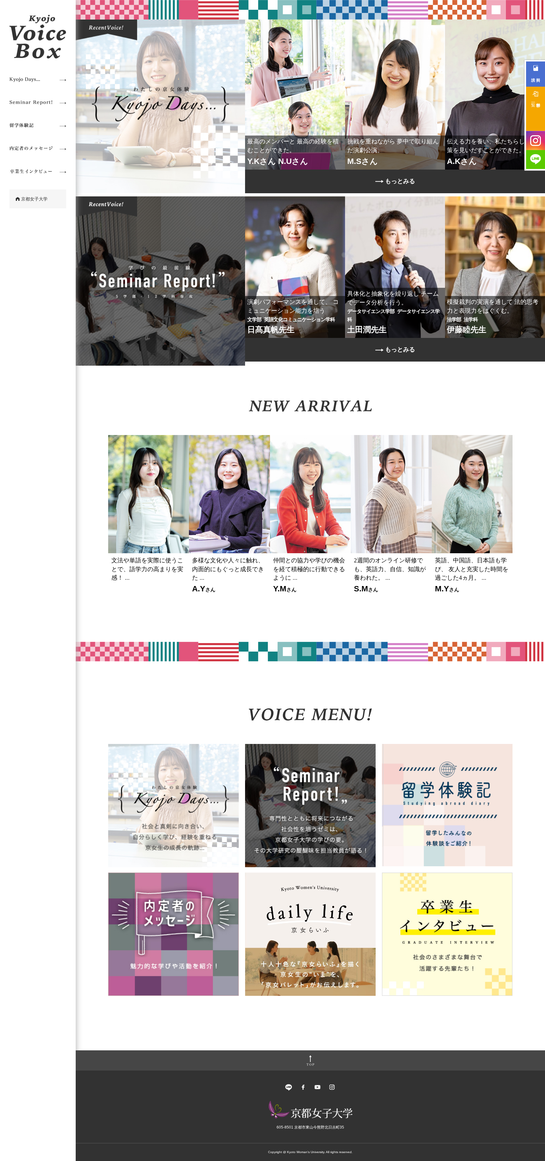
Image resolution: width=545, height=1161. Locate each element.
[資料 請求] (535, 74)
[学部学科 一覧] (535, 109)
